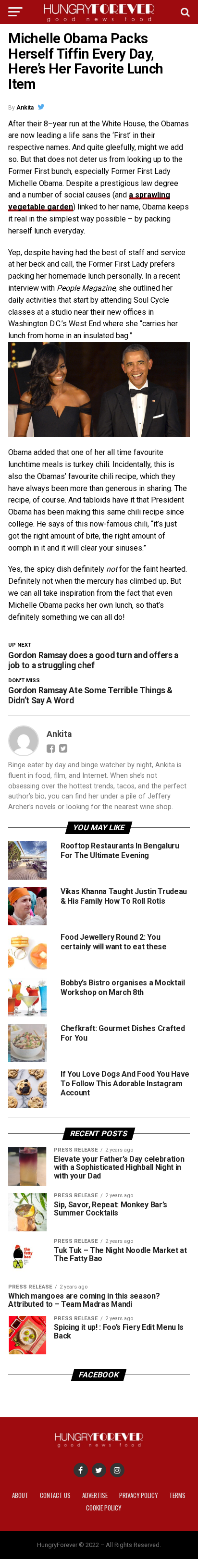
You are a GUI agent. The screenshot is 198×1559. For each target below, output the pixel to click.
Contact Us (55, 1495)
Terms (177, 1495)
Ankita (25, 107)
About (20, 1495)
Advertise (95, 1495)
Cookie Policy (103, 1507)
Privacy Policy (138, 1495)
